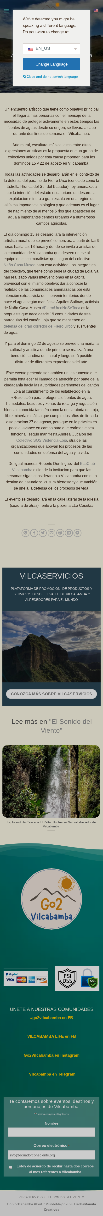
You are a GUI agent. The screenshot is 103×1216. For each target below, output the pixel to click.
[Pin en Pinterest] (60, 533)
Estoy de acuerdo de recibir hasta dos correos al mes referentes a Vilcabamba (55, 1169)
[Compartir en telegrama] (77, 533)
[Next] (97, 790)
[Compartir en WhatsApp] (25, 533)
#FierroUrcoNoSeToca (61, 308)
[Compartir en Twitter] (43, 533)
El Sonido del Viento (66, 1197)
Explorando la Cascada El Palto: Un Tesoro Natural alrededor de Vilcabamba (51, 824)
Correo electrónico (51, 1145)
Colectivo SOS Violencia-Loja (41, 440)
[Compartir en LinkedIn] (69, 533)
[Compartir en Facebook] (34, 533)
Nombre (51, 1123)
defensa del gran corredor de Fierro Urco (38, 326)
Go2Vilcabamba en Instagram (52, 1055)
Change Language (51, 64)
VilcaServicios (32, 1197)
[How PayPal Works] (26, 978)
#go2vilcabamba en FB (51, 1017)
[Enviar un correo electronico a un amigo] (52, 533)
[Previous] (4, 790)
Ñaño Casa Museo (19, 265)
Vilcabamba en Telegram (52, 1074)
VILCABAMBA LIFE (45, 1036)
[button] (6, 11)
